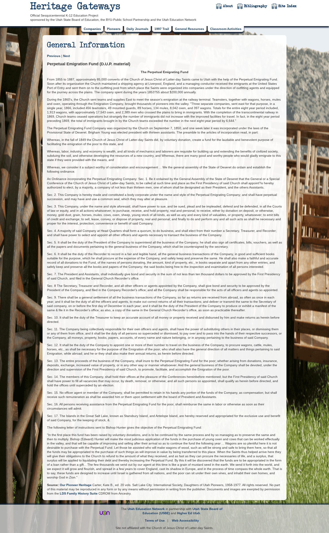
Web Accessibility (185, 520)
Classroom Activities (225, 29)
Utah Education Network (146, 509)
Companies (92, 29)
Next (66, 56)
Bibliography (255, 6)
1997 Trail (161, 29)
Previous (53, 56)
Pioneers (113, 29)
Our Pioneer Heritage (76, 485)
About (228, 6)
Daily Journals (137, 29)
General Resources (189, 29)
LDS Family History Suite (79, 493)
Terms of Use (155, 520)
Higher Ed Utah (188, 513)
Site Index (287, 6)
